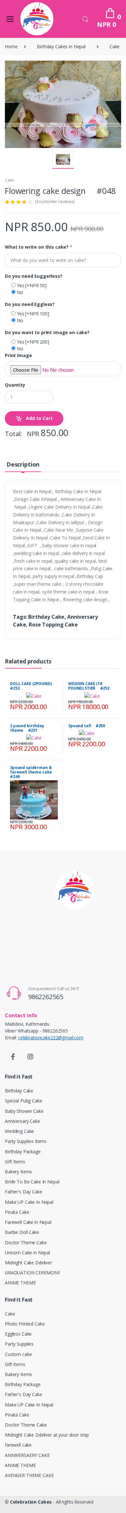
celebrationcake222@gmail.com (50, 1037)
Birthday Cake (19, 1091)
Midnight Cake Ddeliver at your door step (47, 1435)
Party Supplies (19, 1344)
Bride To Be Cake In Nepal (32, 1182)
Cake (115, 46)
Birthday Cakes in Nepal (61, 46)
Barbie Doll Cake (22, 1232)
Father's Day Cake (23, 1192)
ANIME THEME (20, 1283)
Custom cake (18, 1354)
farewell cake (18, 1445)
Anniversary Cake (22, 1121)
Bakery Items (18, 1172)
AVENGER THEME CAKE (29, 1475)
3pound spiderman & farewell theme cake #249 (33, 772)
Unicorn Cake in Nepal (27, 1252)
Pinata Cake (17, 1212)
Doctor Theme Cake (26, 1242)
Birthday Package (23, 1151)
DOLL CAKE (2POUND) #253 (32, 686)
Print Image (18, 355)
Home (11, 46)
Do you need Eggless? (30, 304)
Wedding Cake (19, 1131)
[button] (85, 18)
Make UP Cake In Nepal (29, 1202)
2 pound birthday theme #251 (27, 728)
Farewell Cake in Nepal (28, 1222)
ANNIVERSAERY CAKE (27, 1455)
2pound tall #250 (86, 725)
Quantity (15, 385)
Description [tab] (22, 464)
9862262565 (45, 996)
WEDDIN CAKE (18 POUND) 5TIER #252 (89, 686)
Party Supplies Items (26, 1141)
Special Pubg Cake (23, 1101)
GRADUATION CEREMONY (32, 1273)
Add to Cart (39, 418)
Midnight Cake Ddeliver (28, 1262)
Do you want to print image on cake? (47, 332)
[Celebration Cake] (36, 18)
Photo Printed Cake (25, 1324)
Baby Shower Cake (24, 1111)
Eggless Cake (18, 1334)
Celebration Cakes (31, 1502)
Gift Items (15, 1161)
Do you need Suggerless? (33, 276)
